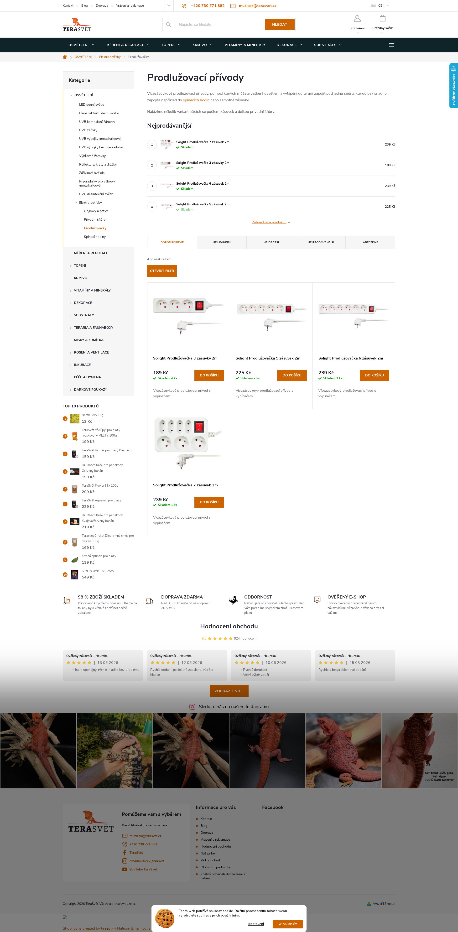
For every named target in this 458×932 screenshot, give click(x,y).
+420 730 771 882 (143, 844)
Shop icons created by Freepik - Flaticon (96, 928)
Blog (84, 6)
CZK (381, 6)
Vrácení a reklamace (130, 6)
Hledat (279, 24)
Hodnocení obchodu (229, 626)
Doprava (102, 6)
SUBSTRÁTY (84, 315)
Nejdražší (271, 242)
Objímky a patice (96, 211)
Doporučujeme (172, 242)
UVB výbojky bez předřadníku (101, 147)
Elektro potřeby (90, 202)
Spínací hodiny (95, 236)
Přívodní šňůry (94, 219)
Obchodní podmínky (216, 867)
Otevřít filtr (162, 271)
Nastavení (256, 924)
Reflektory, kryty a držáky (98, 164)
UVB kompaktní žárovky (97, 122)
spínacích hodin (196, 100)
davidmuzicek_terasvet (147, 861)
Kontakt (68, 6)
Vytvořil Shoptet (384, 904)
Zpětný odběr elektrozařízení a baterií (223, 876)
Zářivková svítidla (91, 173)
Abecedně (370, 242)
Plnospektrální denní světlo (99, 113)
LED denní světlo (91, 104)
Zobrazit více (229, 691)
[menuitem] (82, 45)
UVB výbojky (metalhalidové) (100, 138)
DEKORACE (83, 303)
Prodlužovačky (95, 228)
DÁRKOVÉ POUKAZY (90, 389)
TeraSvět (136, 852)
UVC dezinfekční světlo (96, 194)
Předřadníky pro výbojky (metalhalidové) (97, 183)
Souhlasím (290, 924)
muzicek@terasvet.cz (145, 836)
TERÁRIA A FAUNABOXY (93, 327)
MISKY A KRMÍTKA (89, 340)
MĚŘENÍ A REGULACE (91, 253)
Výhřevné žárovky (92, 156)
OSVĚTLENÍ (83, 95)
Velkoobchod (210, 860)
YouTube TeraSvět (143, 869)
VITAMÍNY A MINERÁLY (92, 290)
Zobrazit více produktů (269, 222)
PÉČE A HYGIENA (87, 377)
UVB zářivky (88, 130)
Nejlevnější (221, 242)
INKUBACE (82, 365)
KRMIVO (80, 278)
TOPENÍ (80, 265)
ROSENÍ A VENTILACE (91, 352)
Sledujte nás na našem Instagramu (234, 707)
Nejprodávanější (321, 242)
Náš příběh (209, 853)
